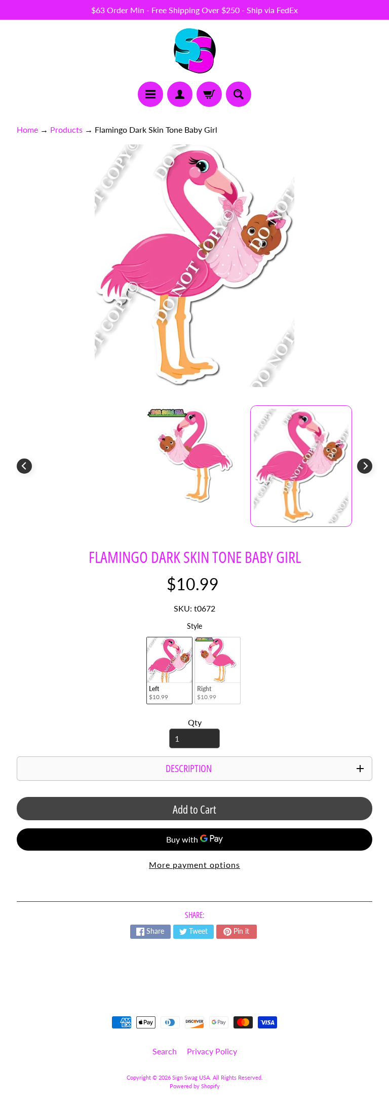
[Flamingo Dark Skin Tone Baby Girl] (301, 466)
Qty (195, 722)
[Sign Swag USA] (195, 50)
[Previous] (24, 466)
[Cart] (209, 94)
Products (66, 129)
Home (27, 129)
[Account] (179, 94)
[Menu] (150, 94)
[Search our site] (238, 94)
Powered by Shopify (195, 1086)
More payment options (194, 864)
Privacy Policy (212, 1051)
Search (164, 1051)
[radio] (169, 670)
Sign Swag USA (191, 1077)
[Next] (364, 466)
